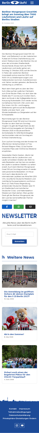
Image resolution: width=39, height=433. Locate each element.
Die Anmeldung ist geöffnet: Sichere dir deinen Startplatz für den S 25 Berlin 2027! (19, 294)
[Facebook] (7, 207)
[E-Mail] (30, 207)
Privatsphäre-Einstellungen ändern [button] (19, 418)
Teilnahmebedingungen (19, 412)
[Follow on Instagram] (17, 425)
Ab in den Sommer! (14, 334)
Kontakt (13, 409)
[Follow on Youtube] (22, 425)
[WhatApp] (19, 207)
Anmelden (19, 241)
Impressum (24, 409)
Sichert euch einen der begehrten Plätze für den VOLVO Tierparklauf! (17, 374)
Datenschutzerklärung (19, 415)
